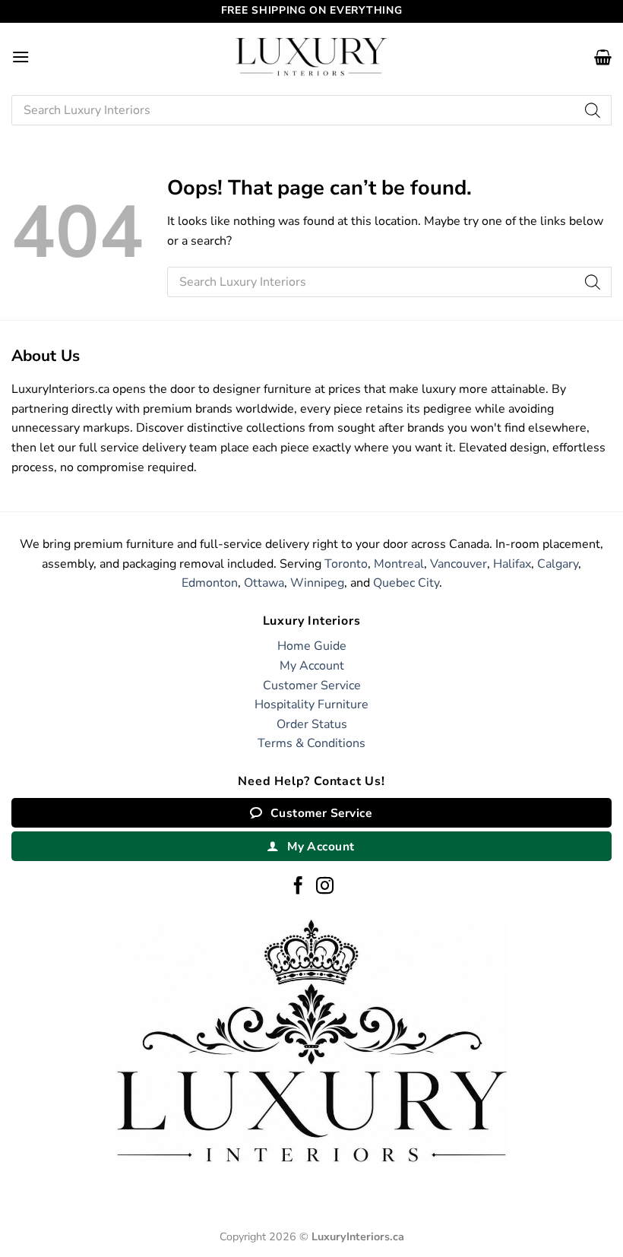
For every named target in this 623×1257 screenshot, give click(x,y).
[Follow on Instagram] (325, 887)
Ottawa (264, 583)
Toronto (346, 564)
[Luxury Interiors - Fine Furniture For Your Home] (311, 56)
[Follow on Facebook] (298, 887)
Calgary (557, 564)
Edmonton (210, 583)
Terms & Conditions (311, 743)
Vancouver (458, 564)
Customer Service (312, 685)
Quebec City (406, 583)
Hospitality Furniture (311, 704)
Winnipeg (317, 583)
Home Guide (311, 646)
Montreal (399, 564)
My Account (312, 665)
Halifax (512, 564)
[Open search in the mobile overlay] (311, 110)
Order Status (312, 724)
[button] (20, 56)
